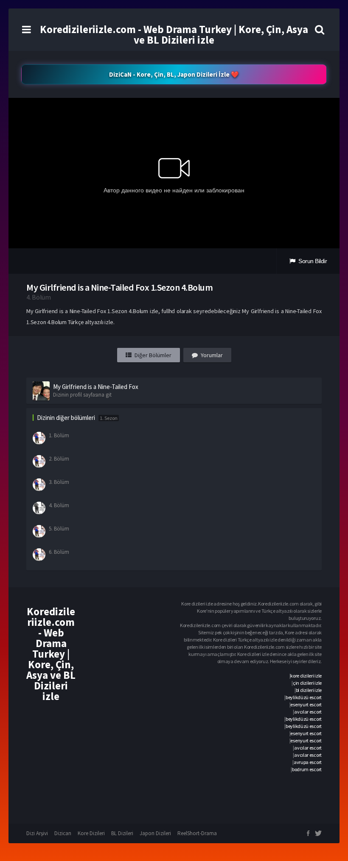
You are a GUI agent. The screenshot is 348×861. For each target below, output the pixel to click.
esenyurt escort (306, 704)
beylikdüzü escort (304, 697)
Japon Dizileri (155, 833)
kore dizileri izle (306, 675)
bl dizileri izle (309, 690)
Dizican (62, 833)
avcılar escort (308, 711)
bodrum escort (307, 769)
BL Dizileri (122, 833)
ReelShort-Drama (197, 833)
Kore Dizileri (91, 833)
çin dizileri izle (307, 683)
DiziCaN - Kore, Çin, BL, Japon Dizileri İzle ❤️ (174, 74)
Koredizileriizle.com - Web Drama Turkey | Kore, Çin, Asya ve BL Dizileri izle (174, 34)
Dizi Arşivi (37, 833)
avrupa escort (308, 762)
